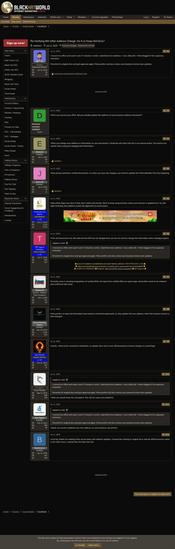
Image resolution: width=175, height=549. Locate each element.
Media (69, 17)
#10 (167, 374)
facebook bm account (86, 45)
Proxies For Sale (12, 127)
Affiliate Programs (12, 165)
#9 (168, 341)
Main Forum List (12, 60)
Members (82, 17)
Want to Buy (10, 193)
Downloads (10, 93)
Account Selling (11, 103)
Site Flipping (10, 189)
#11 (167, 404)
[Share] (164, 51)
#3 (168, 139)
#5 (168, 198)
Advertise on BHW (101, 92)
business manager (69, 45)
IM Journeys (10, 174)
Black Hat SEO (11, 65)
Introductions (10, 215)
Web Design (10, 150)
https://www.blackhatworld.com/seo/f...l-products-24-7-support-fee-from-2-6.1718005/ (110, 266)
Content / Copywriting (14, 108)
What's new (55, 17)
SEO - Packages (11, 136)
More (7, 155)
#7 (168, 277)
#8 (168, 309)
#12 (167, 434)
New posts (16, 21)
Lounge (8, 220)
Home (5, 17)
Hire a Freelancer (12, 170)
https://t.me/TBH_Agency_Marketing (118, 269)
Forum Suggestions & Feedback (14, 209)
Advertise (42, 17)
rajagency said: (58, 243)
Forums (15, 17)
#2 (168, 110)
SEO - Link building (13, 132)
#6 (168, 234)
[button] (63, 17)
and (70, 74)
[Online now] (39, 352)
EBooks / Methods (13, 113)
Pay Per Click (10, 184)
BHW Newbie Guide (14, 74)
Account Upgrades (100, 17)
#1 (168, 51)
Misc (6, 122)
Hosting (8, 117)
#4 (168, 168)
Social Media (10, 89)
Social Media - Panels (14, 146)
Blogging (9, 79)
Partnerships (117, 17)
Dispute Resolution (13, 203)
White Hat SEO (11, 70)
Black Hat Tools (11, 84)
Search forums (29, 21)
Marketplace (28, 17)
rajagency (37, 45)
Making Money (11, 179)
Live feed (5, 21)
